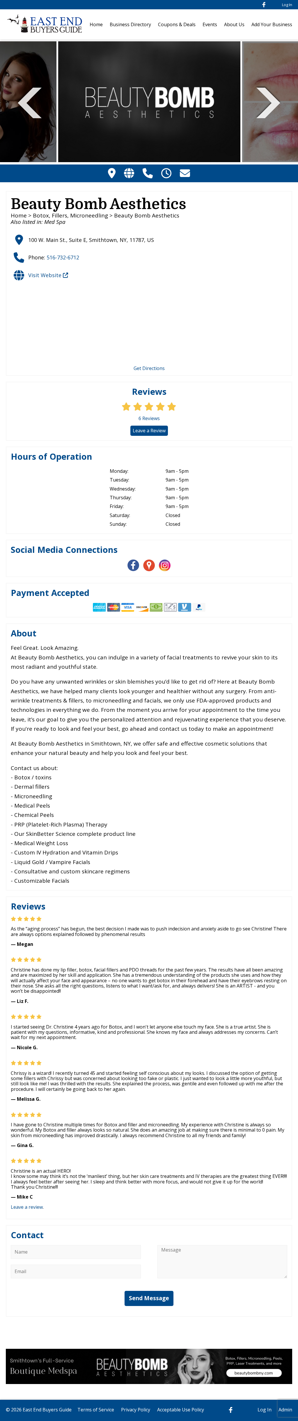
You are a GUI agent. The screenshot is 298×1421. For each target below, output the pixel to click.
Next (268, 102)
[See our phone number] (148, 173)
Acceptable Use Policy (180, 1409)
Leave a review (27, 1207)
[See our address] (112, 173)
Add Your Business (271, 24)
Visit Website (45, 275)
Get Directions (149, 368)
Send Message (149, 1298)
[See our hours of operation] (166, 173)
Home (96, 24)
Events (210, 24)
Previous (30, 102)
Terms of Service (95, 1409)
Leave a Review (149, 430)
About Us (234, 24)
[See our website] (129, 173)
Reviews (149, 418)
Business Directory (130, 24)
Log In (287, 4)
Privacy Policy (135, 1409)
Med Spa (54, 222)
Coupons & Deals (177, 24)
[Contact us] (185, 173)
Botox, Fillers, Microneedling (70, 215)
